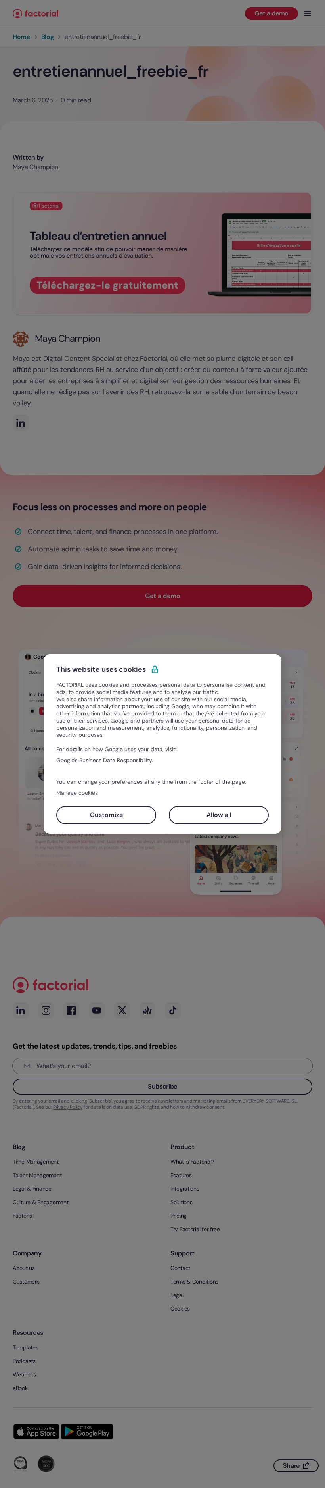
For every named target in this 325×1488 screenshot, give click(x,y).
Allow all (218, 815)
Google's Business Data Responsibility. (104, 760)
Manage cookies (77, 792)
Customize (106, 815)
